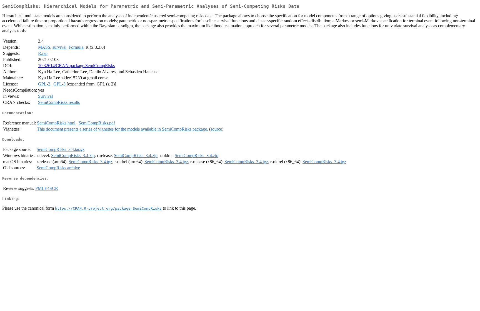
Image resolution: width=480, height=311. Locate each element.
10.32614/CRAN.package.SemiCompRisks (76, 65)
